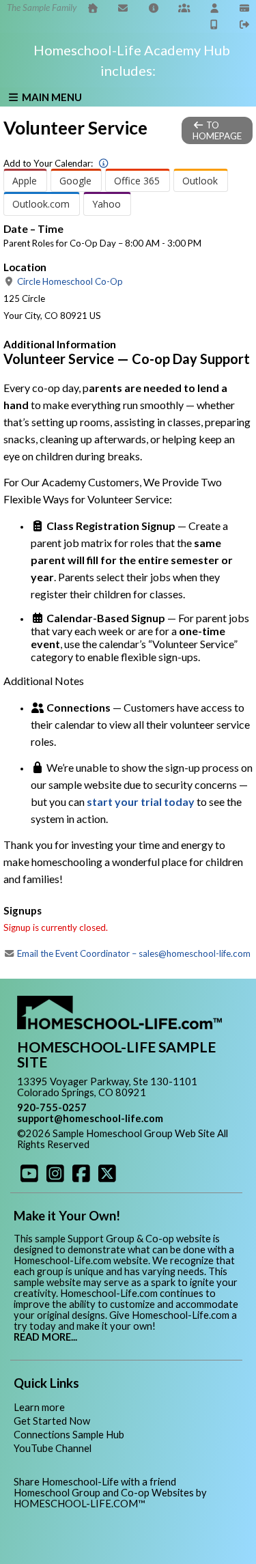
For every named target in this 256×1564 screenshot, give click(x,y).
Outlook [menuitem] (200, 180)
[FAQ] (153, 8)
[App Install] (214, 24)
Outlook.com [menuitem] (41, 203)
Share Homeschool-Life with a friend (95, 1482)
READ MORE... (45, 1337)
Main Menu (51, 97)
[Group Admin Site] (184, 8)
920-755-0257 (52, 1107)
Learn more (39, 1407)
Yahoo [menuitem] (106, 203)
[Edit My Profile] (214, 8)
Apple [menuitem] (24, 180)
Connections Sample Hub (69, 1434)
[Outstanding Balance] (245, 8)
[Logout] (245, 24)
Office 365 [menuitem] (137, 180)
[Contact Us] (123, 8)
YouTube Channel (52, 1448)
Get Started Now (52, 1421)
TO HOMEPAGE (217, 130)
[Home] (93, 8)
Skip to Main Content (149, 1144)
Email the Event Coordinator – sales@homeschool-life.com (133, 953)
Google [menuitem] (75, 180)
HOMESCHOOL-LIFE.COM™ (79, 1503)
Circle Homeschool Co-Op (69, 281)
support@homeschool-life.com (90, 1118)
